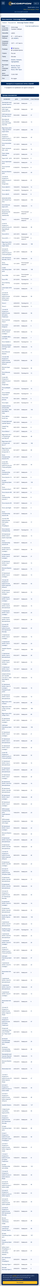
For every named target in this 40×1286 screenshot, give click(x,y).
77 (31, 288)
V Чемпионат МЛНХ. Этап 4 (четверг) (6, 643)
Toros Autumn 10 (6, 477)
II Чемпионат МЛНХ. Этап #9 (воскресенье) (6, 846)
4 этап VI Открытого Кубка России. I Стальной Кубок (6, 950)
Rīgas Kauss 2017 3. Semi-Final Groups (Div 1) (6, 450)
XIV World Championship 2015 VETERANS (6, 1049)
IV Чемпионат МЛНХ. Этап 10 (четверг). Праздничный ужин (6, 688)
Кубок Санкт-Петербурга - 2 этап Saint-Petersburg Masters (6, 1250)
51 (31, 1119)
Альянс (13, 60)
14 (31, 122)
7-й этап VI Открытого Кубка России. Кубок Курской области (6, 855)
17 (31, 879)
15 (31, 563)
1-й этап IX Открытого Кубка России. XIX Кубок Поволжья (6, 313)
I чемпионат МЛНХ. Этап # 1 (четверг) (6, 993)
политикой (19, 1279)
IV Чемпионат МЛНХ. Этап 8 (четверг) (6, 720)
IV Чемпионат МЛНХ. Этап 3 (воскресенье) (6, 763)
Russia (13, 65)
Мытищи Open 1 (6, 1264)
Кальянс (19, 60)
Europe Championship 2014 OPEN (6, 1166)
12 (31, 187)
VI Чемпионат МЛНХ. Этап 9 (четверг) (6, 556)
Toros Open (5, 403)
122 (32, 1166)
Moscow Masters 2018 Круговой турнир (6, 346)
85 (31, 1242)
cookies (14, 1275)
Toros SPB (4, 279)
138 (32, 269)
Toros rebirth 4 (6, 190)
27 (31, 1078)
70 (31, 677)
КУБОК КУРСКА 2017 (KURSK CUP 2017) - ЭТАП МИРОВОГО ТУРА (7, 677)
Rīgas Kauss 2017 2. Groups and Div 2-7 (6, 443)
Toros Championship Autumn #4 (6, 513)
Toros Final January (5, 398)
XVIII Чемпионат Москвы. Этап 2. (6, 115)
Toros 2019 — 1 (6, 238)
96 (31, 368)
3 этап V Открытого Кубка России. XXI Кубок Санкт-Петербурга (7, 1136)
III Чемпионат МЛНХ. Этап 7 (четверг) (6, 797)
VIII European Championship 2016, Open (6, 821)
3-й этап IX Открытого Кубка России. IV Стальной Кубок (6, 251)
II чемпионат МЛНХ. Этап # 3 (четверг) (6, 903)
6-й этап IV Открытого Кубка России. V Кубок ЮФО (6, 1184)
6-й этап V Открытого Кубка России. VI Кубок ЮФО (6, 1087)
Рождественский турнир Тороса (7, 422)
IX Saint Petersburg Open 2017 (7, 482)
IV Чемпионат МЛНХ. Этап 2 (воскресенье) (6, 769)
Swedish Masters (6, 1105)
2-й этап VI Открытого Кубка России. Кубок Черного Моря (6, 1011)
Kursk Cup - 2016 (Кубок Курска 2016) (6, 917)
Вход (25, 9)
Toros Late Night (6, 508)
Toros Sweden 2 (6, 342)
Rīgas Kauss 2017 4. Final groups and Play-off (6, 436)
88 (31, 1128)
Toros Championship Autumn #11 (6, 472)
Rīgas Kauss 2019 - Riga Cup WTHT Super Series (6, 129)
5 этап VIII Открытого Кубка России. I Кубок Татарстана (6, 380)
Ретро (37, 9)
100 (32, 649)
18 (31, 549)
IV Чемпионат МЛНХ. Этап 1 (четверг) (6, 776)
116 (32, 200)
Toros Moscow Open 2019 (6, 206)
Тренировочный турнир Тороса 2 (6, 103)
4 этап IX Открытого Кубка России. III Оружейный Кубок (6, 227)
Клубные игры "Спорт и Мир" (6, 930)
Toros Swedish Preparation (6, 393)
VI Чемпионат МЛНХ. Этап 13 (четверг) (6, 549)
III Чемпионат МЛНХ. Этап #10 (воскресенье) (6, 783)
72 (31, 347)
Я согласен (20, 1282)
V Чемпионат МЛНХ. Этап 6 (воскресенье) (6, 619)
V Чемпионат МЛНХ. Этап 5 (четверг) (6, 636)
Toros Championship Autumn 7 (6, 497)
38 (31, 227)
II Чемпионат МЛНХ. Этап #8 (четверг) (6, 864)
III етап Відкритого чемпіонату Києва (5, 1220)
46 (31, 855)
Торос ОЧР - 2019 (7, 158)
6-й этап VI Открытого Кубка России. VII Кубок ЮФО (6, 871)
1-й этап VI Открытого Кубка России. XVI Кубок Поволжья (6, 1021)
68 (31, 1228)
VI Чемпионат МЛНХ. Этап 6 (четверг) (6, 575)
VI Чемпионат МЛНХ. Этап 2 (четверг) (6, 592)
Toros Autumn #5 (7, 503)
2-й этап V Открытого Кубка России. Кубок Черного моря (6, 1147)
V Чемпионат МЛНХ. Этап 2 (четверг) (6, 662)
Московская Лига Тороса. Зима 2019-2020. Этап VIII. (6, 122)
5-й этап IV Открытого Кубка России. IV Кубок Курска (6, 1193)
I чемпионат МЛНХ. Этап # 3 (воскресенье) (6, 980)
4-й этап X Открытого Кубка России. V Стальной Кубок (6, 137)
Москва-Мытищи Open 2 (6, 1268)
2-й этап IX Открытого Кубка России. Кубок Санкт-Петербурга (6, 296)
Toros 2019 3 (5, 234)
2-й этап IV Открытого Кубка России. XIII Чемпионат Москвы (6, 1211)
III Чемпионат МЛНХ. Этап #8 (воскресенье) (6, 790)
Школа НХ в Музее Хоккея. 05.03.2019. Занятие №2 (6, 212)
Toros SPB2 (5, 275)
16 (31, 149)
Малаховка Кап (6, 1069)
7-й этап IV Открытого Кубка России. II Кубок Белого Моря (6, 1174)
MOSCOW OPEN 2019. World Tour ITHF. (6, 200)
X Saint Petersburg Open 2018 (7, 269)
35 (31, 252)
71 (31, 569)
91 (31, 1193)
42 (31, 583)
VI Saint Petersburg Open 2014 (7, 1128)
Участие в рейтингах (32, 26)
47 (31, 1021)
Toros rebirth (5, 194)
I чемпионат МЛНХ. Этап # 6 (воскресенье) (6, 935)
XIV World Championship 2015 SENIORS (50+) (6, 1041)
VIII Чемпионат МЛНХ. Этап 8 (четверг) (6, 331)
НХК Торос (18, 69)
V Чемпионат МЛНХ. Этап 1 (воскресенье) (6, 669)
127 (32, 1105)
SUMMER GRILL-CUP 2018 (6, 337)
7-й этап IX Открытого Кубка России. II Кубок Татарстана (6, 180)
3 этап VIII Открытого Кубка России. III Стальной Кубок (6, 464)
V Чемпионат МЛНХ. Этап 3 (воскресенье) (6, 655)
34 (31, 464)
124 (32, 821)
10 (31, 321)
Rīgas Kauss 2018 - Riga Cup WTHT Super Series (6, 244)
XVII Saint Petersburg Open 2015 (7, 958)
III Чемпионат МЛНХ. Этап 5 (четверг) (6, 804)
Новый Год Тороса (5, 427)
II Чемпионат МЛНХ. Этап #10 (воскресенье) (6, 839)
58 (31, 296)
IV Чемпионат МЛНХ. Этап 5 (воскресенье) (6, 740)
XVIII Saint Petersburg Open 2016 (7, 727)
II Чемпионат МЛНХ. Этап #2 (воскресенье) (6, 910)
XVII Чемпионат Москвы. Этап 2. (6, 258)
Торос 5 (4, 219)
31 (31, 1011)
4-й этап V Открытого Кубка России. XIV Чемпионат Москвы (6, 1119)
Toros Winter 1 (6, 431)
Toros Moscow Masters (6, 352)
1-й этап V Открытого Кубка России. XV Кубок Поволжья (6, 1157)
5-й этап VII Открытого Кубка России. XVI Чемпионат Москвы (6, 628)
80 (31, 450)
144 (32, 917)
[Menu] (3, 3)
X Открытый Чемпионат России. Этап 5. (6, 1228)
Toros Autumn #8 (7, 492)
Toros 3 (4, 306)
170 (32, 129)
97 (31, 958)
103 (32, 409)
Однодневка (15, 62)
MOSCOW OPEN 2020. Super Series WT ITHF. (6, 109)
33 (31, 1175)
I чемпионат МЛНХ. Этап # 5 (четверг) (6, 942)
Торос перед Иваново (5, 154)
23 (31, 812)
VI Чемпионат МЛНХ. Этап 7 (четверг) (6, 563)
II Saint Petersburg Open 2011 (7, 1242)
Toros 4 (4, 303)
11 (31, 154)
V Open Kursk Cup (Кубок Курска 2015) (5, 1111)
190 (32, 443)
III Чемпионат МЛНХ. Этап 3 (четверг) (6, 828)
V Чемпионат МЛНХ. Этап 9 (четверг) (6, 599)
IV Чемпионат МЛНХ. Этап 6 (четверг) (6, 734)
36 (31, 360)
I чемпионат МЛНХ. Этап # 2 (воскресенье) (6, 987)
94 (31, 1111)
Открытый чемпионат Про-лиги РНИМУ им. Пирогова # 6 (7, 1031)
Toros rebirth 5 (6, 187)
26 (31, 776)
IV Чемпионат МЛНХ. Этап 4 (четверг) (6, 747)
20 (31, 747)
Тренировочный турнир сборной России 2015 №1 (6, 1056)
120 (32, 482)
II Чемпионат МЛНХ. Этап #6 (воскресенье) (6, 879)
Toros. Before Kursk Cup (5, 417)
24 (31, 619)
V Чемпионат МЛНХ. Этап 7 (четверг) (6, 612)
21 (31, 115)
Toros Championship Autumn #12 (6, 456)
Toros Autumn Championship (6, 530)
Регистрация (31, 9)
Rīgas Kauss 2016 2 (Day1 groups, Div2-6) (6, 708)
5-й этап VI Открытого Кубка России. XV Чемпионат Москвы (6, 894)
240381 (16, 38)
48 (31, 436)
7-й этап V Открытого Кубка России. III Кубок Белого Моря (6, 1078)
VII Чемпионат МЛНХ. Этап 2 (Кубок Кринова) (7, 535)
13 (31, 206)
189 (32, 244)
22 (31, 669)
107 (32, 109)
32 (31, 258)
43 (31, 137)
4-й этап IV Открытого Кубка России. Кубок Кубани (6, 1201)
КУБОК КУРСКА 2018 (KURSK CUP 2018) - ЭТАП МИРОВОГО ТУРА (7, 409)
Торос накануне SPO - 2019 (6, 149)
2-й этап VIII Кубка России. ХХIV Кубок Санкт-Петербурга (6, 522)
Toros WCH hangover (5, 326)
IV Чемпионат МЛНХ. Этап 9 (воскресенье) (6, 696)
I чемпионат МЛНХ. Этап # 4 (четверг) (6, 964)
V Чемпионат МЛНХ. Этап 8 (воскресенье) (6, 605)
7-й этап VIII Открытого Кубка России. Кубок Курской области (6, 360)
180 (32, 708)
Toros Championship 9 (6, 488)
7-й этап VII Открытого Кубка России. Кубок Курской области (6, 583)
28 (31, 655)
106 (32, 727)
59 (31, 1137)
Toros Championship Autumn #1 (6, 542)
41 (31, 381)
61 (31, 180)
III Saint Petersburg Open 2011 (7, 1235)
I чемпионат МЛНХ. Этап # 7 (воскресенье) (6, 923)
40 (31, 950)
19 (31, 592)
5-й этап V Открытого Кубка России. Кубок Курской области (6, 1097)
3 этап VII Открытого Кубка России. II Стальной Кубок (6, 755)
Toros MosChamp (5, 263)
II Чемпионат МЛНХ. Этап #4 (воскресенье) (6, 886)
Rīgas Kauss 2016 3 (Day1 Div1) (6, 714)
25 (31, 612)
